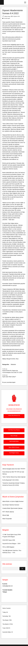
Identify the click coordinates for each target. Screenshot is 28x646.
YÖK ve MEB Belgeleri (8, 547)
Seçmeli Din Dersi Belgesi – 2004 (11, 543)
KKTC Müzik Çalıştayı (8, 512)
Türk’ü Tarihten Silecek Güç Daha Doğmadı (13, 477)
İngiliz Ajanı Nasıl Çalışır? (9, 376)
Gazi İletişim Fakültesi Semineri (10, 505)
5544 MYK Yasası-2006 (8, 540)
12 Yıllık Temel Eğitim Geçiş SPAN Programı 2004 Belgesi (11, 535)
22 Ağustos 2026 (16, 16)
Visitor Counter (6, 608)
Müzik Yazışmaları (7, 518)
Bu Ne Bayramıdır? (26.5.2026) (10, 480)
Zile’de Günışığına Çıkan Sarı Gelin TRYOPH (13, 469)
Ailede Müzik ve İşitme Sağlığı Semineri (12, 501)
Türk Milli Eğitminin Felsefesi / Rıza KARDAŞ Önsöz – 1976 (11, 551)
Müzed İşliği (5, 515)
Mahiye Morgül (8, 16)
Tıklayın (4, 592)
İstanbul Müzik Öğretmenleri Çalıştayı (12, 508)
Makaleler (13, 364)
